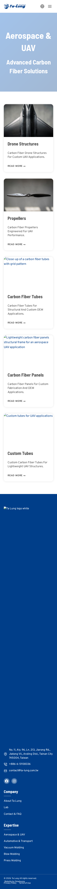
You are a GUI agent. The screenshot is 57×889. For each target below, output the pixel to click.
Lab (6, 807)
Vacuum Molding (14, 847)
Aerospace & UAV (14, 835)
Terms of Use (25, 883)
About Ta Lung (13, 801)
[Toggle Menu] (49, 6)
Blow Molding (12, 854)
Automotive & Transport (18, 841)
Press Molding (12, 860)
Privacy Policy (10, 883)
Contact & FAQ (12, 814)
